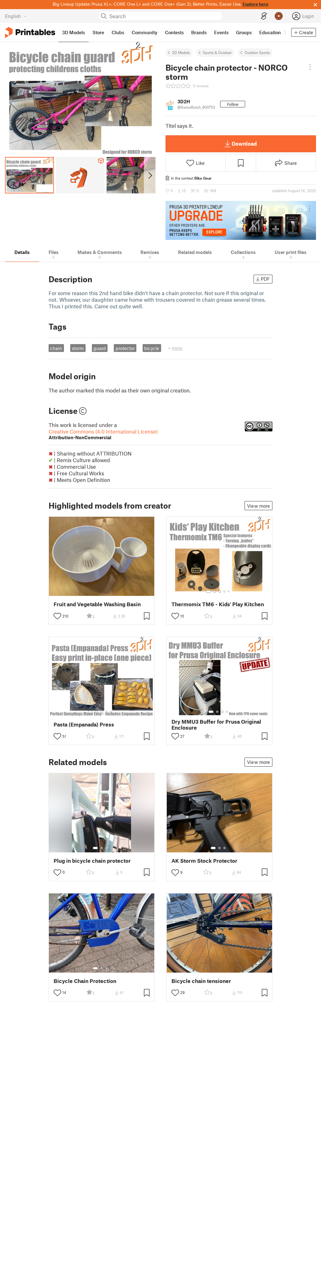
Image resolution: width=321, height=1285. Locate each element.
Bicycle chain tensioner (201, 981)
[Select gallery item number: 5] (229, 591)
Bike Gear (203, 178)
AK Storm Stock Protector (204, 861)
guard (99, 348)
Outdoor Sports (257, 52)
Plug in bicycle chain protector (92, 861)
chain (56, 348)
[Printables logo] (30, 32)
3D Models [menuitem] (73, 32)
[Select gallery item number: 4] (225, 591)
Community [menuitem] (144, 32)
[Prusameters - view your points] (279, 16)
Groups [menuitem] (244, 32)
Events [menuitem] (221, 32)
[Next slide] (149, 175)
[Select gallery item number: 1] (208, 591)
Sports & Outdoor (217, 52)
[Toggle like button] (57, 616)
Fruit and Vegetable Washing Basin (97, 604)
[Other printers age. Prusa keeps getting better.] (241, 220)
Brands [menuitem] (199, 32)
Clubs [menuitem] (118, 32)
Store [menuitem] (98, 32)
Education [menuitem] (270, 32)
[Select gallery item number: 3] (219, 591)
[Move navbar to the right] (284, 32)
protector (125, 348)
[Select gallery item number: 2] (214, 591)
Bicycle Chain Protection (85, 981)
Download (244, 143)
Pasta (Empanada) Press (84, 724)
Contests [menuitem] (174, 32)
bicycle (151, 348)
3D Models (181, 52)
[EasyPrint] (264, 16)
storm (78, 348)
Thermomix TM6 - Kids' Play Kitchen (217, 604)
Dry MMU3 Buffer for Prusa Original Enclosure (216, 725)
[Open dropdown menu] (310, 67)
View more (258, 506)
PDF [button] (265, 279)
